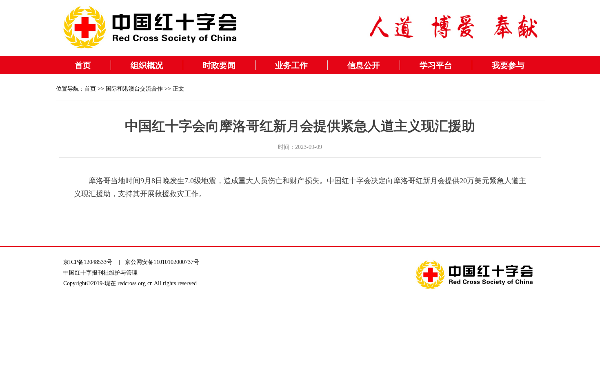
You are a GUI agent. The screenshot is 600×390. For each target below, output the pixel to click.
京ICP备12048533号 (87, 262)
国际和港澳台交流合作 (134, 89)
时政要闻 (219, 65)
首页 (83, 65)
